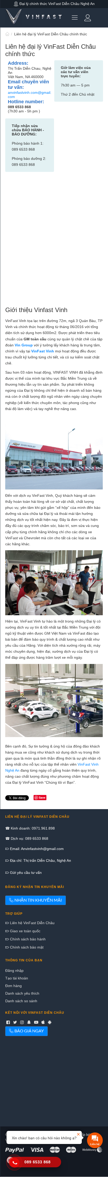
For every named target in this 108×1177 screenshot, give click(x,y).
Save (42, 797)
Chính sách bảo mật (26, 947)
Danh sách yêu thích (22, 993)
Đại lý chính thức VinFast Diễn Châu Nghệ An (56, 4)
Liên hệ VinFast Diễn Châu (32, 923)
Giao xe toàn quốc (24, 931)
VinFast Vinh (42, 351)
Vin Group (24, 345)
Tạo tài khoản (16, 978)
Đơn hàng (13, 986)
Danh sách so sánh (21, 1001)
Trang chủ (7, 34)
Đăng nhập (14, 970)
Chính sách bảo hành (27, 939)
